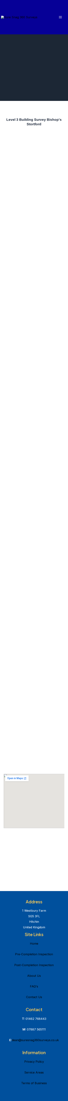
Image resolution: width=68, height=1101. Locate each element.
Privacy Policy (34, 1061)
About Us (34, 976)
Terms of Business (34, 1083)
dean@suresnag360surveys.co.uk (35, 1040)
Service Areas (34, 1072)
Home (34, 943)
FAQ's (34, 986)
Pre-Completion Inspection (34, 954)
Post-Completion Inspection (34, 965)
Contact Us (34, 997)
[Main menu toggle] (60, 17)
